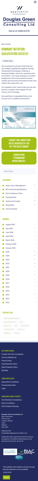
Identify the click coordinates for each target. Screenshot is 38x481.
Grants (16, 333)
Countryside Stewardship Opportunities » (19, 158)
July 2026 (9, 228)
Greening (7, 333)
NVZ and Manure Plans (14, 193)
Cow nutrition (8, 329)
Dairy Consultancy (8, 403)
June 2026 (9, 232)
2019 (7, 275)
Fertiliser (25, 325)
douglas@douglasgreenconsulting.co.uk (14, 433)
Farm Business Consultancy (12, 400)
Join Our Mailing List (9, 357)
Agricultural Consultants (10, 382)
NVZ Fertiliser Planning (10, 406)
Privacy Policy (7, 361)
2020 (7, 271)
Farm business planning (11, 318)
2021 (7, 267)
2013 (7, 299)
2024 (7, 256)
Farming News (8, 61)
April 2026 (9, 236)
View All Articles (11, 209)
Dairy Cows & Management (15, 185)
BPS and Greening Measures (16, 189)
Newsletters (10, 205)
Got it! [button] (6, 477)
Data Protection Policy (10, 367)
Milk (21, 322)
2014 (7, 295)
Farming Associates (9, 385)
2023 (7, 260)
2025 (7, 252)
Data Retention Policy (9, 364)
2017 (7, 283)
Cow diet (21, 329)
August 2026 (10, 224)
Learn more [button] (7, 472)
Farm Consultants (10, 322)
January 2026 (11, 248)
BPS (16, 325)
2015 (7, 291)
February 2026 (11, 244)
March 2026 (10, 240)
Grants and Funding (13, 201)
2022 (7, 263)
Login (4, 388)
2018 (7, 279)
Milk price (7, 325)
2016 (7, 287)
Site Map (5, 370)
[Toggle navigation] (35, 2)
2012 (7, 302)
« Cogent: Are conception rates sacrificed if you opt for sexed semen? (19, 143)
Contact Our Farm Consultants (12, 354)
